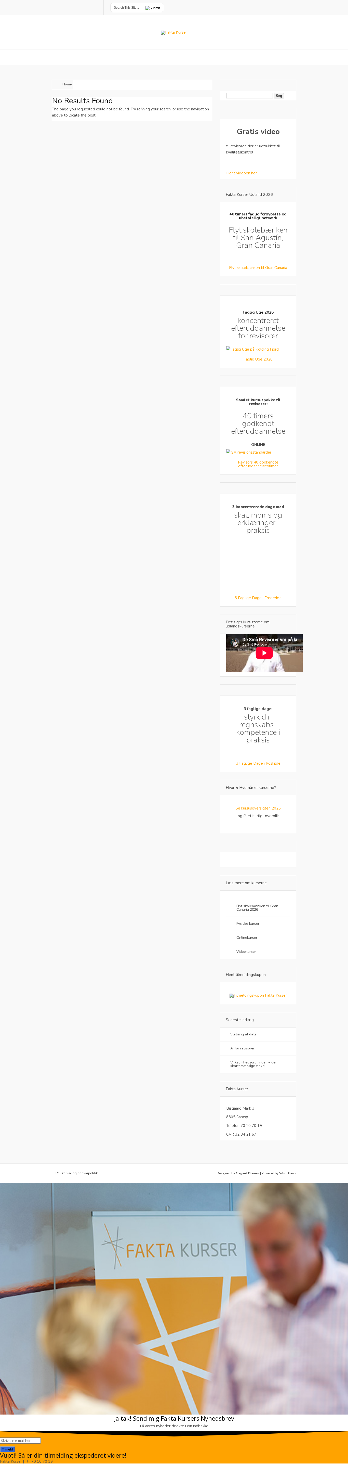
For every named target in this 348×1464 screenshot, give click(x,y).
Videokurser (246, 951)
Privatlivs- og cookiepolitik (77, 1173)
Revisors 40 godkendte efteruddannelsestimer (258, 464)
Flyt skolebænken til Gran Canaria (258, 267)
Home (67, 84)
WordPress (287, 1173)
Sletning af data (243, 1034)
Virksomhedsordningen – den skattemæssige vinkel (253, 1064)
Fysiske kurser (247, 923)
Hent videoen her (241, 173)
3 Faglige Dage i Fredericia (258, 597)
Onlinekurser (246, 937)
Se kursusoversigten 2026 (258, 808)
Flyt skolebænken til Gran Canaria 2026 (257, 908)
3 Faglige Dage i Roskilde (258, 763)
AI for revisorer (243, 1048)
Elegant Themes (247, 1173)
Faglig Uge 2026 (258, 359)
